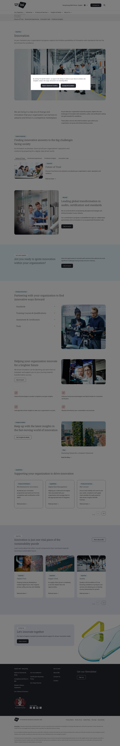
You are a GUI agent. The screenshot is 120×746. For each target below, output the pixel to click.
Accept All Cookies (68, 85)
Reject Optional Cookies (50, 85)
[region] (61, 82)
